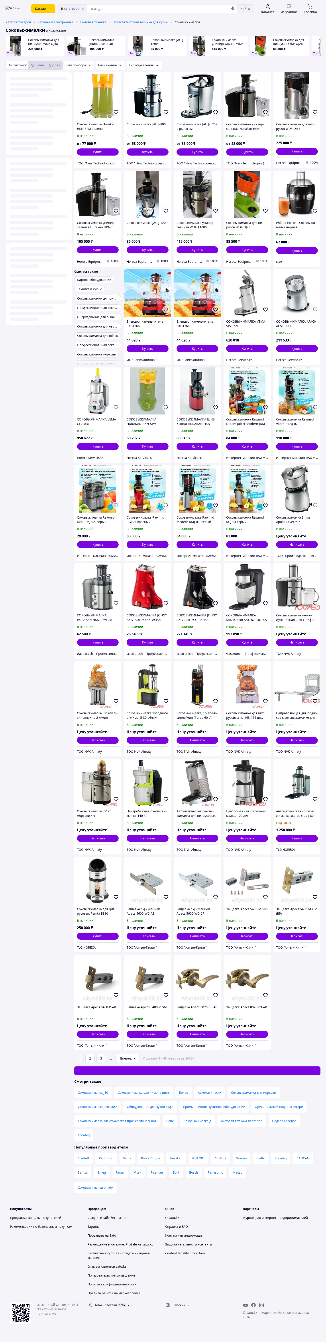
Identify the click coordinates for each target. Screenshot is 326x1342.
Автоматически (209, 1092)
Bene (170, 1121)
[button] (98, 152)
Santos (83, 1172)
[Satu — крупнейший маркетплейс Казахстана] (15, 8)
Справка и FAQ (176, 1226)
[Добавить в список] (116, 112)
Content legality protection (185, 1253)
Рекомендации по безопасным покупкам (41, 1226)
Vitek (137, 1172)
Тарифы (94, 1226)
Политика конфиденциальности (112, 1284)
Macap (238, 1172)
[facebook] (253, 1305)
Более (183, 1092)
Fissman (157, 1172)
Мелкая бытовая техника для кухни (141, 22)
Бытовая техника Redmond (241, 1121)
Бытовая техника (93, 22)
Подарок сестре (284, 1121)
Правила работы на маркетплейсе (114, 1293)
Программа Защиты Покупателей (35, 1218)
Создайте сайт (99, 1218)
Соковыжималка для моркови (253, 1092)
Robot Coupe (150, 1158)
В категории (70, 8)
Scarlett (83, 1158)
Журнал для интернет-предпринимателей (275, 1218)
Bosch (193, 1172)
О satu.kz (172, 1218)
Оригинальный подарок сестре (279, 1107)
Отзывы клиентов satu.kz (107, 1266)
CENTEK (220, 1158)
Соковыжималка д (197, 1121)
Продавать (96, 1235)
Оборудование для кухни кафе (150, 1107)
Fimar (120, 1172)
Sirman (241, 1158)
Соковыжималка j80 (93, 1092)
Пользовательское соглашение (111, 1275)
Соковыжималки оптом (95, 1187)
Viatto (261, 1158)
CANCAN (303, 1158)
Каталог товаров (18, 22)
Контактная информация (184, 1235)
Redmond (106, 1158)
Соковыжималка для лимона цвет (143, 1092)
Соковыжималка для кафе (97, 1107)
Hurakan (176, 1158)
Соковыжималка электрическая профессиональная (117, 1121)
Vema (127, 1158)
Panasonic (215, 1172)
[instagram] (261, 1305)
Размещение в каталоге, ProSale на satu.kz (120, 1244)
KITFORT (198, 1158)
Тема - (106, 1305)
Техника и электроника (55, 22)
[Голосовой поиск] (233, 8)
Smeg (102, 1172)
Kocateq (84, 1135)
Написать (297, 544)
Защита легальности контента (188, 1244)
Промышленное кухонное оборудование (214, 1107)
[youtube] (245, 1305)
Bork (176, 1172)
